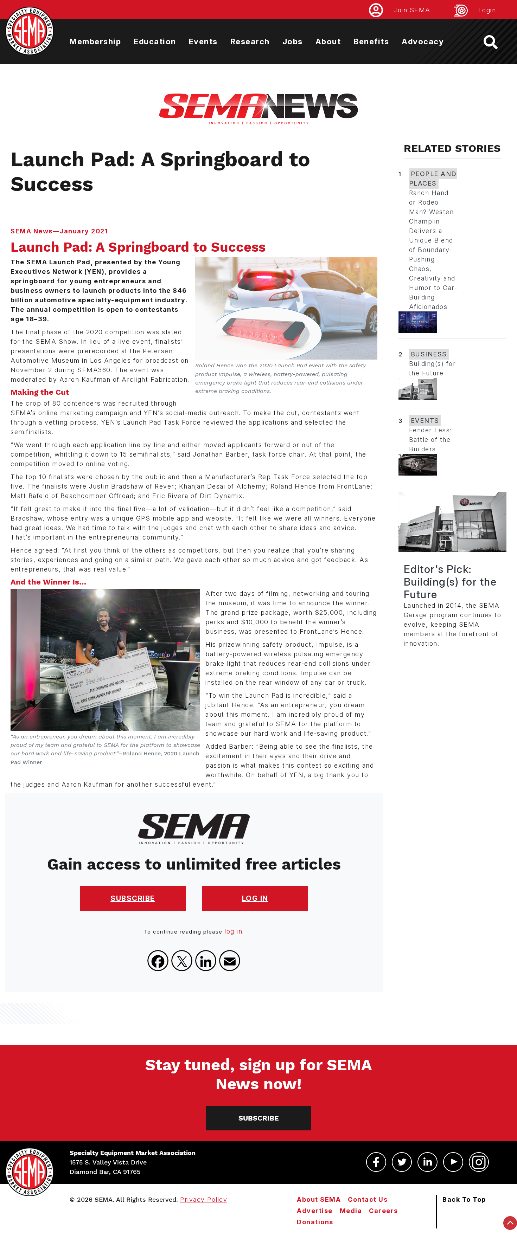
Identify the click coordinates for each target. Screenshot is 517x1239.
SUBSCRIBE (132, 898)
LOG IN (255, 898)
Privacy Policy (203, 1199)
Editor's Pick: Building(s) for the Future (450, 582)
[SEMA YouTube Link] (453, 1162)
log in (233, 931)
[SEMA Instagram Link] (479, 1162)
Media (351, 1210)
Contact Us (368, 1199)
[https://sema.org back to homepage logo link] (497, 42)
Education (155, 41)
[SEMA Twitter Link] (402, 1162)
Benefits (371, 41)
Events (203, 41)
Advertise (315, 1210)
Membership (95, 41)
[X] (182, 960)
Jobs (292, 41)
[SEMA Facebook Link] (376, 1162)
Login (487, 10)
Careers (383, 1210)
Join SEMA (412, 10)
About (328, 41)
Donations (315, 1222)
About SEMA (319, 1199)
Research (250, 41)
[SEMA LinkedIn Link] (427, 1162)
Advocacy (423, 41)
